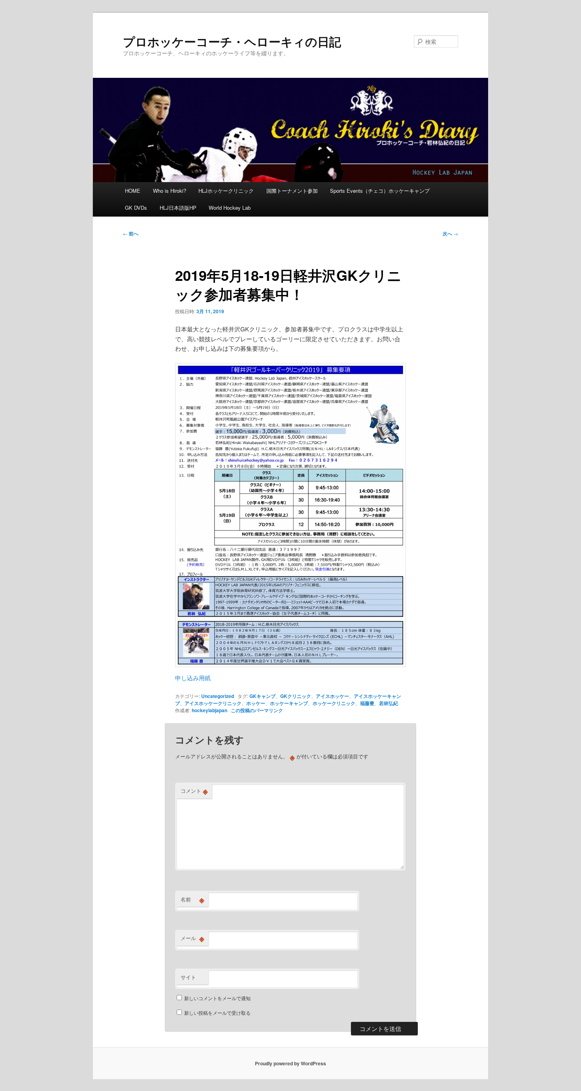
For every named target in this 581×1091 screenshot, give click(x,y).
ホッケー (255, 703)
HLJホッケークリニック (226, 190)
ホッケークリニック (334, 703)
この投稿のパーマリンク (257, 710)
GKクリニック (295, 696)
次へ (450, 233)
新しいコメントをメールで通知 (217, 998)
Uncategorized (217, 696)
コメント (194, 790)
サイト (188, 977)
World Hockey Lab (230, 207)
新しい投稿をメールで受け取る (217, 1012)
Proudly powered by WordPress (290, 1063)
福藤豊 (367, 703)
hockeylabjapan (209, 710)
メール (192, 938)
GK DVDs (136, 207)
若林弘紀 (388, 703)
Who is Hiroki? (169, 190)
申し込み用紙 (193, 677)
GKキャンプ (262, 696)
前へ (130, 233)
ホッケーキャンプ (289, 703)
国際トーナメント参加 (292, 190)
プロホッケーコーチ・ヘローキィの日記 (232, 41)
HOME (132, 190)
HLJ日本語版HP (178, 207)
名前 (192, 899)
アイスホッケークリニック (213, 703)
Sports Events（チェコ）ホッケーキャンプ (380, 190)
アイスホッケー (332, 696)
